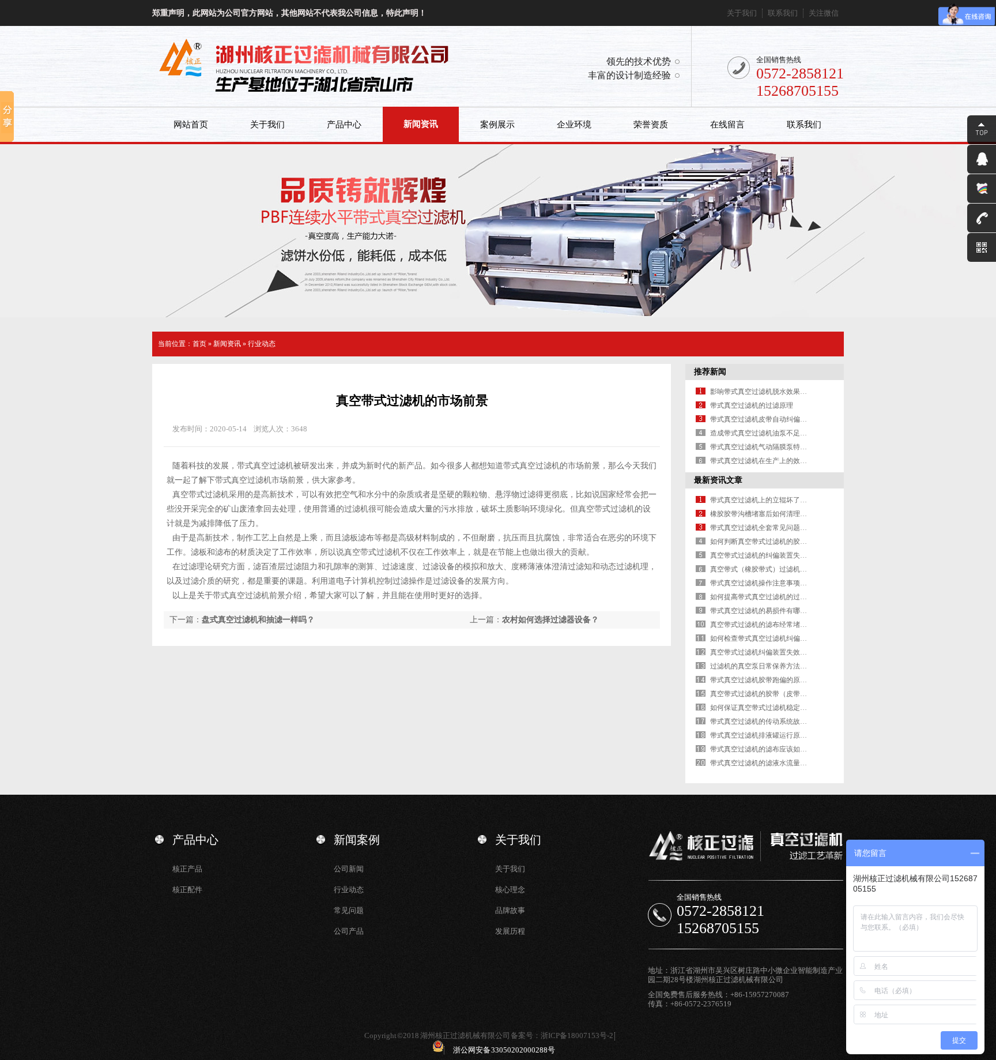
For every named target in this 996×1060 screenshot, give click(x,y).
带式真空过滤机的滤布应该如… (758, 749)
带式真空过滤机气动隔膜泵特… (758, 447)
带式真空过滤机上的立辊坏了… (758, 500)
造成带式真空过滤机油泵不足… (758, 433)
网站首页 (190, 124)
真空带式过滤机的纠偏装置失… (758, 555)
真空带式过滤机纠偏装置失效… (758, 652)
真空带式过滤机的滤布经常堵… (758, 625)
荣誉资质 (650, 124)
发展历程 (510, 931)
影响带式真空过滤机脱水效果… (758, 392)
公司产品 (349, 931)
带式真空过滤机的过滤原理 (751, 405)
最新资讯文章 (718, 480)
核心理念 (510, 889)
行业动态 (262, 344)
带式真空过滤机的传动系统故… (758, 721)
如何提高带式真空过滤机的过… (758, 597)
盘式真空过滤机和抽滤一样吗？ (258, 619)
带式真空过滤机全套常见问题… (758, 528)
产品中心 (344, 124)
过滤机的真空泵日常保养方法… (758, 666)
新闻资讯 (420, 124)
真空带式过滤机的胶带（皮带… (758, 694)
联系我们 (783, 13)
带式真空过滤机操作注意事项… (758, 583)
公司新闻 (349, 868)
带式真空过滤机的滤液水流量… (758, 763)
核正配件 (187, 889)
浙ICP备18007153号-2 (577, 1035)
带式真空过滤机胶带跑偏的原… (758, 680)
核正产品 (187, 868)
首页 (199, 344)
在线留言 (727, 124)
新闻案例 (357, 839)
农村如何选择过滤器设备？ (550, 619)
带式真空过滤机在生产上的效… (758, 461)
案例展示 (497, 124)
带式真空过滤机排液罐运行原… (758, 735)
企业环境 (574, 124)
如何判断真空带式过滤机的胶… (758, 541)
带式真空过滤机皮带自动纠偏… (758, 419)
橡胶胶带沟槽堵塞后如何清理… (758, 514)
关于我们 (742, 13)
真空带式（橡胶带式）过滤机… (758, 569)
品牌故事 (510, 910)
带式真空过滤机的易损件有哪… (758, 611)
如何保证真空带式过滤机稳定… (758, 708)
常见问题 (349, 910)
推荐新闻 (710, 371)
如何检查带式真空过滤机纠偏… (758, 638)
